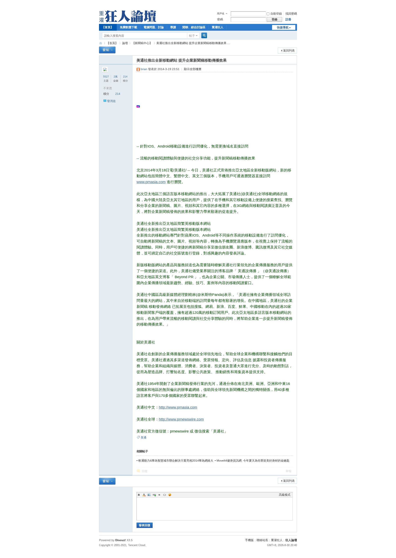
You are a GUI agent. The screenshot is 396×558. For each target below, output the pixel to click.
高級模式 (284, 494)
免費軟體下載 (128, 27)
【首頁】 (107, 27)
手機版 (249, 540)
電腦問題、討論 (154, 27)
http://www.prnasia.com (178, 407)
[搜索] (203, 35)
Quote (159, 495)
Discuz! (120, 540)
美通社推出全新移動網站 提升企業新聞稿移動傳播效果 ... (193, 43)
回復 (144, 471)
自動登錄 (276, 13)
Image (149, 495)
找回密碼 (291, 13)
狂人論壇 (291, 540)
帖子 (192, 35)
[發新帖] (107, 50)
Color (144, 495)
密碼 (220, 19)
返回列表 (289, 50)
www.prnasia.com (151, 182)
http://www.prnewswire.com (181, 419)
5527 (106, 76)
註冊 (288, 19)
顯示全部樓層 (192, 69)
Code (165, 495)
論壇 (125, 43)
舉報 (288, 471)
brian (144, 69)
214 (125, 76)
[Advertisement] (213, 106)
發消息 (111, 101)
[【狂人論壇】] (127, 21)
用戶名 (220, 13)
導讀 (173, 27)
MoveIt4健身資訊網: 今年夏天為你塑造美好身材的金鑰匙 (253, 460)
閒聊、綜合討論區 (193, 27)
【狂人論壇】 (100, 43)
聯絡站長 (262, 540)
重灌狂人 (217, 27)
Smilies (170, 495)
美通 (143, 437)
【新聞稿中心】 (142, 43)
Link (154, 495)
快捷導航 (283, 27)
